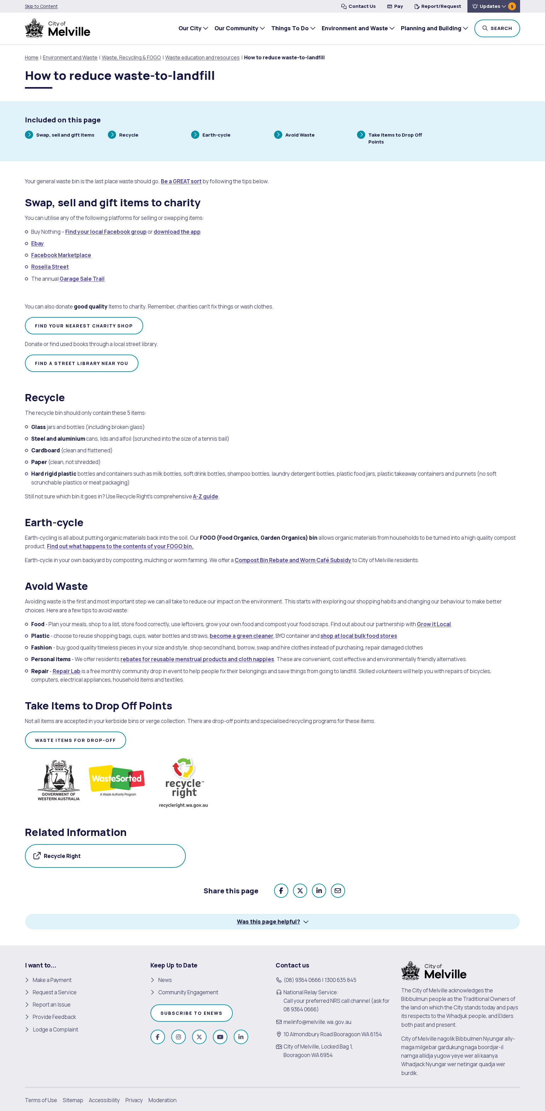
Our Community (236, 28)
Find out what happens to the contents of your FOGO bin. (120, 546)
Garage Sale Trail (82, 278)
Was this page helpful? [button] (268, 921)
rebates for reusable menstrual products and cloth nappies (197, 659)
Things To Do (290, 28)
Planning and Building (431, 28)
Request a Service (55, 992)
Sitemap (73, 1100)
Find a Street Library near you (81, 363)
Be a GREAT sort (181, 181)
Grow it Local (434, 624)
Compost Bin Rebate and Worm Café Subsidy (293, 560)
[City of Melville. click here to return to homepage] (433, 970)
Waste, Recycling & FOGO (131, 57)
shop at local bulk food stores (358, 635)
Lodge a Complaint (55, 1029)
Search (504, 28)
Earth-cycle (216, 135)
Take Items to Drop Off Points (395, 138)
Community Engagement (188, 992)
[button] (493, 6)
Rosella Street (50, 266)
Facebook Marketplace (61, 255)
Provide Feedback (54, 1016)
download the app (177, 231)
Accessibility (104, 1100)
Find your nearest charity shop (84, 326)
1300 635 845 (340, 980)
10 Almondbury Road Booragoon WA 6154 (333, 1034)
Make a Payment (52, 980)
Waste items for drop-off (75, 740)
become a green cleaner (241, 635)
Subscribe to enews (192, 1013)
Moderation (163, 1100)
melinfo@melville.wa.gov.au (317, 1022)
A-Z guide (205, 496)
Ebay (37, 243)
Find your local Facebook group (106, 231)
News (165, 980)
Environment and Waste (355, 28)
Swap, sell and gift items (65, 135)
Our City (190, 28)
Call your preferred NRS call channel (327, 1000)
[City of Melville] (57, 28)
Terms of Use (41, 1100)
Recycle (128, 135)
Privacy (134, 1100)
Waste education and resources (202, 57)
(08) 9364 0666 (302, 980)
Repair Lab (66, 671)
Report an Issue (52, 1004)
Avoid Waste (300, 135)
